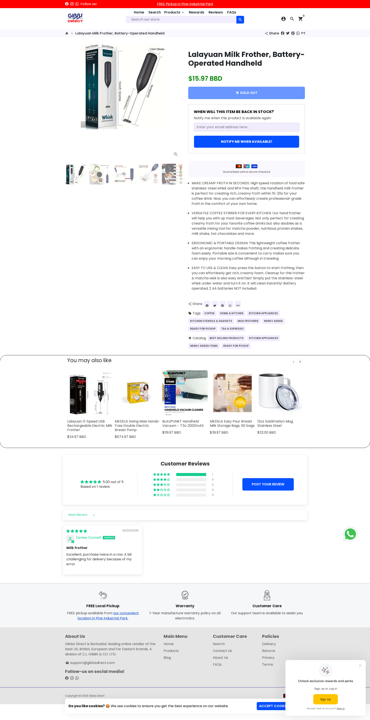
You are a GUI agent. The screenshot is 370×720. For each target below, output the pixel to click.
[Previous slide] (293, 361)
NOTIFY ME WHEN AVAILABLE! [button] (246, 141)
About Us (220, 657)
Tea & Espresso (232, 328)
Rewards (196, 12)
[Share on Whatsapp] (298, 33)
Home (139, 12)
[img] (76, 531)
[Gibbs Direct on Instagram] (72, 3)
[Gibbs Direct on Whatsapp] (77, 3)
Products (174, 12)
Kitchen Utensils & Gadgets (211, 321)
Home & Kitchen (231, 313)
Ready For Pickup (203, 328)
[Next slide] (300, 361)
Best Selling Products (226, 338)
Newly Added (273, 321)
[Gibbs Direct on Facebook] (67, 3)
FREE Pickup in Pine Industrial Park (185, 3)
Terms (267, 664)
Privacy (268, 657)
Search (154, 12)
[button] (161, 474)
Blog (167, 657)
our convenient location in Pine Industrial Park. (108, 616)
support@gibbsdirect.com (90, 662)
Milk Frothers (248, 321)
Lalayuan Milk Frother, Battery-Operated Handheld (119, 33)
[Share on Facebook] (282, 33)
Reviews (216, 12)
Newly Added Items (204, 346)
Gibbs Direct (96, 696)
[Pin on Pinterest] (293, 33)
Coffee (209, 313)
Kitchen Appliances (263, 313)
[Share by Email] (303, 33)
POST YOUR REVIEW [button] (268, 484)
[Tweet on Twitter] (287, 33)
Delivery (269, 643)
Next (176, 102)
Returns (268, 650)
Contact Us (222, 650)
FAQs (231, 12)
